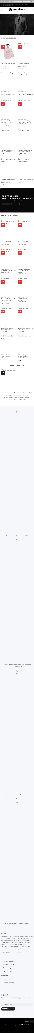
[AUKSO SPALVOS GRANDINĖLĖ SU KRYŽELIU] (8, 257)
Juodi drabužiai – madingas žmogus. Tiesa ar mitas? (17, 392)
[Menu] (2, 10)
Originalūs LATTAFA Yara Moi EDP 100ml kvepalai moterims (8, 300)
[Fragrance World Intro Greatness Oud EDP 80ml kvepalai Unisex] (8, 109)
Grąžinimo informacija (8, 964)
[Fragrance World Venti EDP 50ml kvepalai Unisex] (8, 138)
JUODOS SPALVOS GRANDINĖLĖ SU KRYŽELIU (25, 242)
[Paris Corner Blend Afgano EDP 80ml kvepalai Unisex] (25, 109)
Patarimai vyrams (7, 989)
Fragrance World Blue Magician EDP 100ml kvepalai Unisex (23, 65)
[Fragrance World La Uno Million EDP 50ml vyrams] (8, 81)
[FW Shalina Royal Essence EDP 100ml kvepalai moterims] (8, 52)
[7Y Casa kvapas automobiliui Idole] (25, 167)
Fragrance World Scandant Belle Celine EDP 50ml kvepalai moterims (8, 181)
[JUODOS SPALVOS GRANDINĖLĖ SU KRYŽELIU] (25, 229)
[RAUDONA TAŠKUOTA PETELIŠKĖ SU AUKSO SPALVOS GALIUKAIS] (25, 344)
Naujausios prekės (8, 979)
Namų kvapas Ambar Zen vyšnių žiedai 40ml (7, 329)
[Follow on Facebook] (1, 1021)
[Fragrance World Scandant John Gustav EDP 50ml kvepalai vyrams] (25, 138)
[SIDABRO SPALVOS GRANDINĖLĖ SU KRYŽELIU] (8, 229)
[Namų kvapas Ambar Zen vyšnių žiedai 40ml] (8, 316)
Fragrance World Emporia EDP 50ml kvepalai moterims (25, 93)
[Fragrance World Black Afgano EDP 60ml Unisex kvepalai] (25, 257)
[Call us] (6, 1021)
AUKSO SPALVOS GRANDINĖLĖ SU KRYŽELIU (8, 270)
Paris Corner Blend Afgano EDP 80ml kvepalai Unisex (25, 121)
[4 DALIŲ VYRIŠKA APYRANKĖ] (25, 287)
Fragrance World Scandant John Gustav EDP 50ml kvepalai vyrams (25, 152)
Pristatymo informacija (8, 961)
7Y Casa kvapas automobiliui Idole (25, 180)
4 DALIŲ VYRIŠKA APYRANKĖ (22, 299)
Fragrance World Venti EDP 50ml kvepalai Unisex (8, 151)
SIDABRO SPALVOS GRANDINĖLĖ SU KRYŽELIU (8, 242)
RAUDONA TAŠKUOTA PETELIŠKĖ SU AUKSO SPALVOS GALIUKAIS (24, 358)
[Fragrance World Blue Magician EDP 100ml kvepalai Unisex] (25, 52)
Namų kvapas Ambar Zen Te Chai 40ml (25, 329)
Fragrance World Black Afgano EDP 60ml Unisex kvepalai (24, 271)
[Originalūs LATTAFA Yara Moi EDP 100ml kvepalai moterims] (8, 287)
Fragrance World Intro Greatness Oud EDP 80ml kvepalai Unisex (7, 122)
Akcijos (5, 985)
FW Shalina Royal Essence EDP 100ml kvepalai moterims (8, 65)
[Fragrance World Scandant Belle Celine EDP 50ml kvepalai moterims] (8, 167)
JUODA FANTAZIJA (6, 356)
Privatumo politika (7, 971)
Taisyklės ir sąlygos (8, 968)
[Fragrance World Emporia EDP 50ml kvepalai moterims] (25, 81)
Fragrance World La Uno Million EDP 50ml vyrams (7, 93)
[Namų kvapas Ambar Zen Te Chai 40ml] (25, 316)
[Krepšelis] (31, 10)
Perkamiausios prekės (8, 982)
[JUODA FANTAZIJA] (8, 344)
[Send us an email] (4, 1021)
